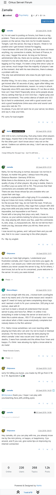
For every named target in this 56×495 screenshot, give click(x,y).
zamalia (10, 31)
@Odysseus (7, 395)
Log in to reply (47, 21)
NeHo (9, 131)
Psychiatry (23, 15)
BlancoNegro (12, 290)
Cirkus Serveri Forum (20, 2)
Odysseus (11, 253)
